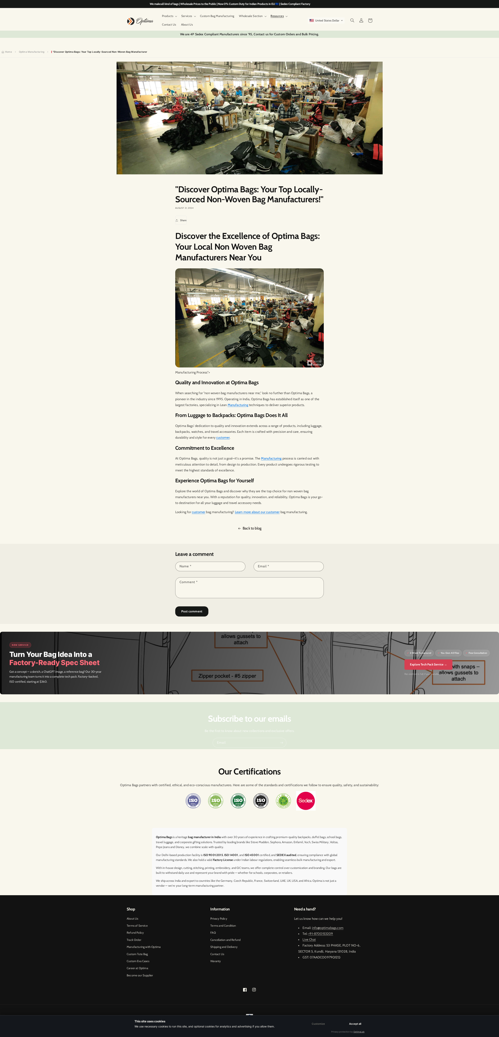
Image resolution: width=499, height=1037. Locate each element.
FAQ (213, 932)
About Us (132, 918)
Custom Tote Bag (137, 954)
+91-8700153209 (320, 934)
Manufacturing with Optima (144, 947)
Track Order (134, 940)
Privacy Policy (218, 918)
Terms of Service (137, 925)
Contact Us (217, 954)
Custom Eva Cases (138, 961)
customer (223, 437)
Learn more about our (250, 512)
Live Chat (309, 939)
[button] (169, 16)
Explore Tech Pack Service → (428, 664)
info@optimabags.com (327, 928)
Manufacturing (238, 405)
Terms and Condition (223, 925)
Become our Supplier (140, 975)
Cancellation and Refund (225, 940)
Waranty (215, 961)
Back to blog (252, 528)
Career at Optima (137, 968)
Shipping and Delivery (223, 947)
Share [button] (183, 220)
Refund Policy (135, 932)
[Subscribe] (281, 742)
